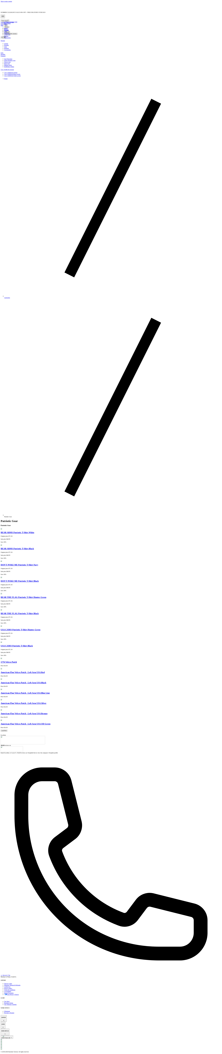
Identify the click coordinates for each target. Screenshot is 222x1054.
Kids (5, 28)
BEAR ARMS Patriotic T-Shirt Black (17, 548)
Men (6, 25)
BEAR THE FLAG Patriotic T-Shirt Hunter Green (23, 597)
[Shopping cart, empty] (4, 37)
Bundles (6, 30)
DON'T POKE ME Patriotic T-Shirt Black (20, 581)
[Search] (2, 37)
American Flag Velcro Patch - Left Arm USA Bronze (24, 713)
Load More (4, 730)
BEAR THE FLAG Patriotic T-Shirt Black (20, 613)
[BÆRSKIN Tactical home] (111, 19)
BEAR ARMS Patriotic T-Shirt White (17, 532)
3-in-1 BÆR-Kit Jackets (11, 33)
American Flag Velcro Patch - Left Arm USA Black (23, 683)
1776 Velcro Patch (9, 662)
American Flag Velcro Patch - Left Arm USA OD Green (25, 724)
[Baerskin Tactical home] (111, 733)
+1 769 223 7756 (5, 975)
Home (6, 78)
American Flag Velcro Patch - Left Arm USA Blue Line (25, 693)
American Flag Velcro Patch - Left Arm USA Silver (23, 703)
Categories (7, 297)
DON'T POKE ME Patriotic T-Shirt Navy (19, 565)
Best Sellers (7, 23)
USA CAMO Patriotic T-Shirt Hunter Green (20, 630)
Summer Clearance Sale (10, 22)
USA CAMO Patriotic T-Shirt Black (17, 646)
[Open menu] (3, 16)
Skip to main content (6, 1)
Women (7, 27)
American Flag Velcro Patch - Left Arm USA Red (23, 672)
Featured (7, 32)
